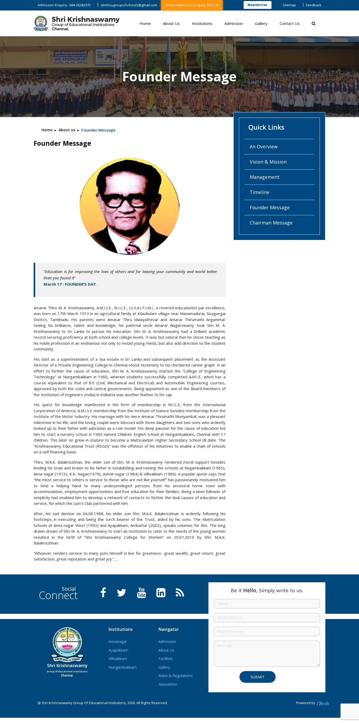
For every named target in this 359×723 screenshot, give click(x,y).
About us (67, 129)
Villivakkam (118, 658)
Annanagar (118, 641)
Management (265, 177)
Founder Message (270, 207)
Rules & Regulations (175, 675)
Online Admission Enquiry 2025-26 (192, 5)
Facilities (165, 658)
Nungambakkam (123, 667)
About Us (171, 23)
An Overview (264, 146)
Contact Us (290, 23)
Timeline (259, 192)
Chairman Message (271, 222)
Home (145, 23)
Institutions (202, 23)
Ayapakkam (118, 650)
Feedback (313, 5)
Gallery (261, 23)
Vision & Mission (268, 162)
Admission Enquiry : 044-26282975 (64, 5)
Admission (233, 23)
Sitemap (289, 5)
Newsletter (258, 4)
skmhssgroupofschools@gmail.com (129, 5)
